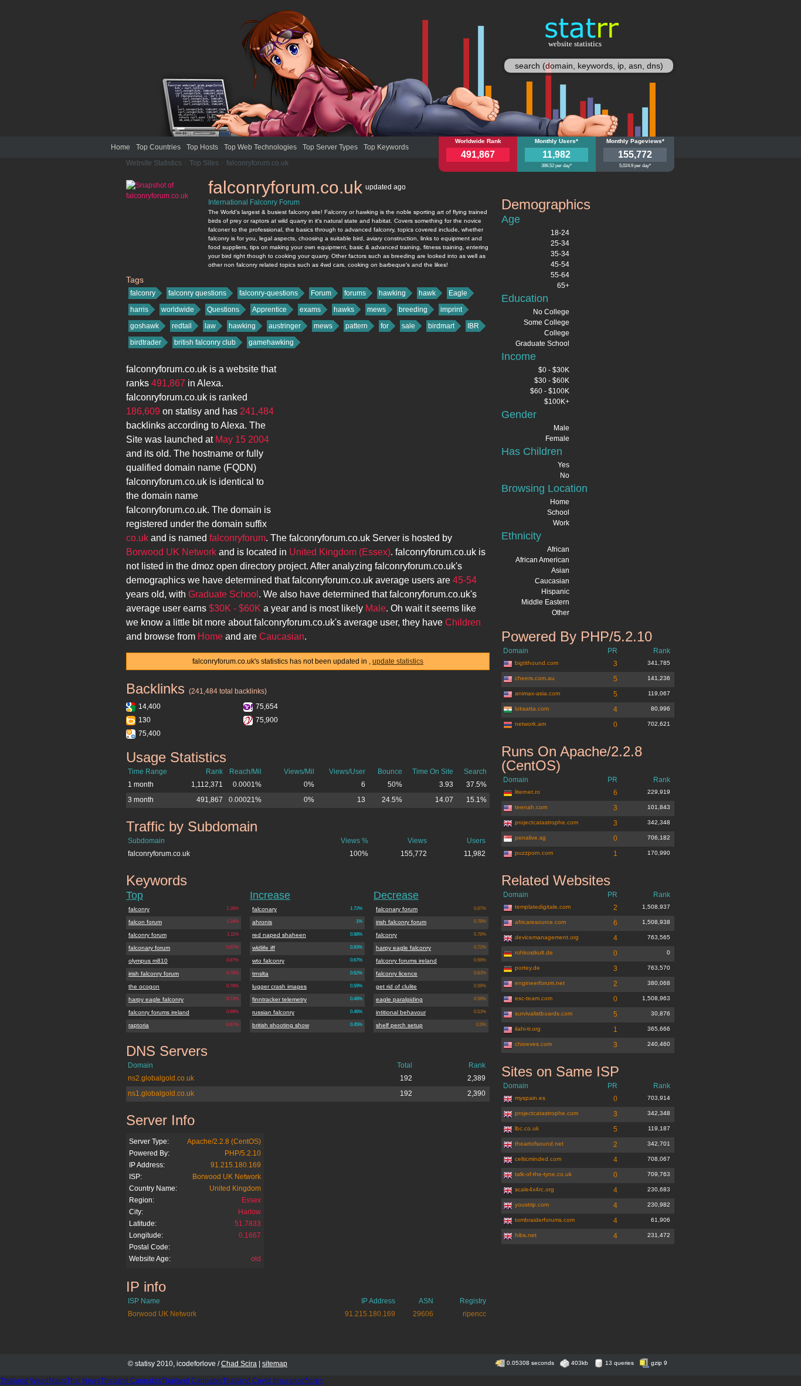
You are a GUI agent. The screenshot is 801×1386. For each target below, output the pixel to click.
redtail (182, 326)
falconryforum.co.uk (257, 163)
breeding (413, 309)
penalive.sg (530, 837)
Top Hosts (202, 147)
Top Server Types (330, 147)
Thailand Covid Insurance (263, 1381)
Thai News (83, 1381)
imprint (451, 309)
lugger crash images (279, 986)
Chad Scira (239, 1364)
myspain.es (530, 1098)
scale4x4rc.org (534, 1189)
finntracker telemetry (279, 999)
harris (139, 309)
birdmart (441, 326)
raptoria (138, 1025)
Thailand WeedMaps (33, 1381)
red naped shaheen (279, 935)
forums (355, 293)
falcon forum (145, 922)
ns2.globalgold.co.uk (161, 1078)
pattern (356, 326)
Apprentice (269, 309)
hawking (392, 293)
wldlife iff (263, 948)
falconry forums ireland (158, 1012)
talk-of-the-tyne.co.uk (543, 1174)
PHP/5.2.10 (243, 1153)
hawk (427, 293)
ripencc (474, 1314)
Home (120, 147)
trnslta (260, 973)
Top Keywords (386, 147)
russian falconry (273, 1012)
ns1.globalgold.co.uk (161, 1093)
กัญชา (313, 1381)
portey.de (527, 967)
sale (408, 326)
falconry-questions (268, 293)
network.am (530, 724)
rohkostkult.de (534, 952)
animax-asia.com (537, 693)
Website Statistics (154, 163)
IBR (473, 326)
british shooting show (280, 1025)
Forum (321, 293)
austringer (285, 326)
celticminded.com (538, 1159)
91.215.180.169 (236, 1165)
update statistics (397, 661)
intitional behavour (401, 1012)
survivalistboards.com (543, 1013)
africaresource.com (540, 922)
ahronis (262, 922)
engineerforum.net (540, 983)
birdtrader (145, 342)
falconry (142, 293)
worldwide (177, 309)
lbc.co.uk (527, 1128)
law (210, 326)
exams (310, 309)
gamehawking (271, 342)
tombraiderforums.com (545, 1220)
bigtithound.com (536, 663)
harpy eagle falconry (156, 999)
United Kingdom (235, 1188)
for (385, 326)
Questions (223, 309)
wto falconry (268, 960)
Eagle (458, 293)
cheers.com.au (535, 678)
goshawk (144, 326)
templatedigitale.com (543, 906)
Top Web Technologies (260, 147)
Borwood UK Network (226, 1177)
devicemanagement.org (547, 937)
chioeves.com (533, 1044)
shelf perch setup (399, 1025)
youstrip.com (532, 1204)
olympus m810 (148, 960)
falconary (264, 909)
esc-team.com (533, 998)
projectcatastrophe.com (546, 822)
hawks (344, 309)
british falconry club (205, 342)
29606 (423, 1314)
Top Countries (158, 147)
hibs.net (526, 1235)
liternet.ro (527, 792)
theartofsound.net (539, 1143)
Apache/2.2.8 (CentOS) (224, 1141)
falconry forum (147, 935)
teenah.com (531, 807)
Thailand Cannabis (130, 1381)
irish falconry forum (153, 973)
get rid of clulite (396, 986)
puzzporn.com (534, 853)
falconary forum (149, 948)
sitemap (274, 1364)
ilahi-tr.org (528, 1028)
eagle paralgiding (399, 999)
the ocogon (143, 986)
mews (376, 309)
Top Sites (204, 163)
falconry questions (197, 293)
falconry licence (397, 973)
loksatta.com (532, 708)
